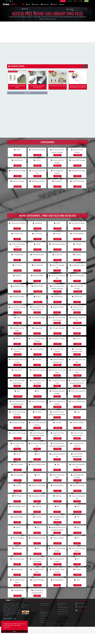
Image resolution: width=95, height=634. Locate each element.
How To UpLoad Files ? (44, 605)
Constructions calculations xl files (77, 350)
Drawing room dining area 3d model (38, 381)
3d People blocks (18, 254)
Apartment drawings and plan (58, 276)
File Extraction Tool (43, 622)
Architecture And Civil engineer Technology (57, 150)
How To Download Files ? (44, 603)
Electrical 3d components (78, 391)
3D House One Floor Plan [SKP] (57, 86)
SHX (77, 538)
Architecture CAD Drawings (78, 150)
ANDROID (18, 275)
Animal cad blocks (38, 275)
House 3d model (18, 464)
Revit (77, 527)
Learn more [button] (6, 627)
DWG (17, 391)
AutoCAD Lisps (78, 296)
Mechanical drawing (18, 181)
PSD (37, 527)
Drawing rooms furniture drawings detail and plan (78, 381)
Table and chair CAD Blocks (38, 570)
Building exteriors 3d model (18, 329)
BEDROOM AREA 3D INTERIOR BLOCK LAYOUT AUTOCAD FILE (78, 86)
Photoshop (38, 517)
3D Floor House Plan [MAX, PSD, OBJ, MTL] (37, 86)
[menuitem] (23, 4)
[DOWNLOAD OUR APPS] (3, 618)
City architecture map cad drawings (38, 339)
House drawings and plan (38, 464)
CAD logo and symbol (58, 328)
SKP (37, 548)
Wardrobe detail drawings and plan (37, 591)
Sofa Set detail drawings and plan (58, 549)
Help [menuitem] (28, 4)
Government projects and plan (38, 444)
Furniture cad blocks (78, 422)
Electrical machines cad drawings (58, 402)
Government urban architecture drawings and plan (57, 446)
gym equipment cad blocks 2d (78, 444)
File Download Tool (43, 620)
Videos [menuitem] (62, 4)
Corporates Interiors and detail (78, 360)
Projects (18, 527)
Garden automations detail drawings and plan (37, 434)
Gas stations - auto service (18, 444)
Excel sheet (38, 412)
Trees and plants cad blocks (18, 581)
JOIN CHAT (70, 1)
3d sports (78, 254)
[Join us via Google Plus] (12, 618)
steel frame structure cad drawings (38, 560)
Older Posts (27, 93)
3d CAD (17, 149)
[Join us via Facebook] (10, 618)
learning (18, 485)
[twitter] (6, 1)
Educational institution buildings (58, 392)
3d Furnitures (38, 233)
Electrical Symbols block (78, 401)
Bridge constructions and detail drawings (58, 318)
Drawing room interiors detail (58, 381)
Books (17, 317)
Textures (78, 569)
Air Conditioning (38, 265)
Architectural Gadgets (78, 275)
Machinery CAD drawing (78, 170)
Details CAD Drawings (38, 370)
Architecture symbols (18, 296)
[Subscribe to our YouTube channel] (14, 618)
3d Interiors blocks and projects (18, 245)
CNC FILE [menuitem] (25, 9)
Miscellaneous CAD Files (38, 181)
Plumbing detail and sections (58, 518)
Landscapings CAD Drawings (58, 171)
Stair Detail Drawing (18, 559)
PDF (77, 506)
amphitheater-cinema (78, 265)
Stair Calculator (43, 618)
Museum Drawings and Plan (78, 497)
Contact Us (81, 1)
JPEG (37, 475)
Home (22, 603)
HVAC (57, 464)
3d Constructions (18, 233)
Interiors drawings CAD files (38, 171)
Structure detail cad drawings (58, 560)
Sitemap (23, 607)
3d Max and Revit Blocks (38, 149)
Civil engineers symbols (58, 338)
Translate (76, 11)
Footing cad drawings (18, 422)
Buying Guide (38, 328)
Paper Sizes (38, 506)
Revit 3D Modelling (18, 538)
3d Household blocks (78, 233)
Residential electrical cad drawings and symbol (58, 528)
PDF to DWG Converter (44, 616)
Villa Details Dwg (18, 590)
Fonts (77, 412)
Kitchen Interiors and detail (58, 476)
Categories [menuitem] (36, 4)
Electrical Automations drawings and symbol (18, 402)
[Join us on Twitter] (8, 618)
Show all (85, 66)
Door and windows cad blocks (78, 371)
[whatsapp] (12, 1)
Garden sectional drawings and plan (77, 434)
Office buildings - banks (18, 506)
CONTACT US (60, 614)
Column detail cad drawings (18, 350)
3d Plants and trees (38, 254)
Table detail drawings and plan (58, 570)
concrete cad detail (38, 349)
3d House (58, 233)
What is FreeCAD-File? (62, 603)
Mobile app (58, 496)
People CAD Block (18, 517)
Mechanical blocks (58, 485)
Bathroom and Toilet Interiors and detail (38, 308)
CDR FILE (18, 338)
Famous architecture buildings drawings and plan (57, 413)
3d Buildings (38, 223)
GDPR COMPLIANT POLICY (63, 609)
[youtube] (10, 1)
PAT (57, 506)
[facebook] (8, 1)
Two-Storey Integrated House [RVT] (17, 86)
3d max (37, 244)
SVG (77, 559)
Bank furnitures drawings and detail (18, 308)
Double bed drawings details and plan (18, 381)
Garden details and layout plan (58, 434)
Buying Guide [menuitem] (45, 4)
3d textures (18, 265)
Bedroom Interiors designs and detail (77, 308)
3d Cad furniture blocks (78, 223)
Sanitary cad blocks (58, 538)
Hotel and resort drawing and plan (77, 455)
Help (37, 454)
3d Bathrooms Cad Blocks (18, 223)
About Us (75, 1)
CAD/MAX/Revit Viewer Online (45, 612)
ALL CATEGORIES (24, 605)
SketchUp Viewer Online (44, 614)
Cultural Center (18, 370)
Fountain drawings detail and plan (38, 423)
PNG (77, 517)
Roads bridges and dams (38, 538)
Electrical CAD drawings (78, 160)
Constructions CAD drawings (58, 161)
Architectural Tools (18, 286)
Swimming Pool (18, 569)
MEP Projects (18, 496)
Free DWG (58, 422)
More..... (10, 615)
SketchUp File (58, 181)
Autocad (38, 296)
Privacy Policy (60, 605)
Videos (77, 580)
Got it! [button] (14, 631)
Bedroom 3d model (58, 307)
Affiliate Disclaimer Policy (62, 611)
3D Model (78, 244)
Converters (38, 359)
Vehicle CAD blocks (58, 580)
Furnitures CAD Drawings (18, 170)
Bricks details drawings (38, 317)
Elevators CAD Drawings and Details (18, 413)
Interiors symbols (18, 475)
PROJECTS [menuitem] (55, 4)
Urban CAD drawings (78, 181)
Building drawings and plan (78, 318)
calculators (78, 328)
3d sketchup (58, 254)
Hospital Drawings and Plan (58, 455)
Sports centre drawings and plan (78, 549)
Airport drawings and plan (58, 266)
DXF (37, 391)
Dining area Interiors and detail (58, 371)
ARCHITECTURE (38, 286)
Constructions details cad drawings (18, 360)
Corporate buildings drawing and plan (58, 360)
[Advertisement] (47, 32)
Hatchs (17, 454)
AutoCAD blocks (18, 160)
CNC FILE (38, 160)
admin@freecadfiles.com (83, 610)
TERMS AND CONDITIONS (63, 607)
